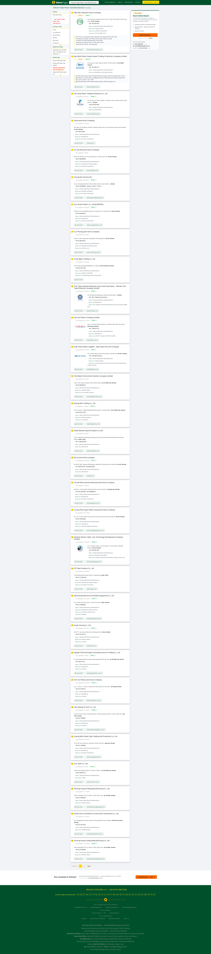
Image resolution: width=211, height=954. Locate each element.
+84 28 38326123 (80, 773)
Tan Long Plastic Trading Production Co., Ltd (90, 93)
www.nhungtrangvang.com (129, 907)
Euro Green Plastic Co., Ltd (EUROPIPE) (88, 204)
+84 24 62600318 (80, 213)
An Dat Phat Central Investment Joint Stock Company (94, 482)
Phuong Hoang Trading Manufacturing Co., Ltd (91, 788)
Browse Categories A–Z (110, 2)
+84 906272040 (80, 131)
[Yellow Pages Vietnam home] (60, 2)
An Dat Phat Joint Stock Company (86, 150)
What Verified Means (114, 918)
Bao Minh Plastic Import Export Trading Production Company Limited (100, 56)
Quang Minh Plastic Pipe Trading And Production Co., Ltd (95, 736)
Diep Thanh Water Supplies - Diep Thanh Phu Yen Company (96, 347)
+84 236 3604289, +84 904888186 (85, 491)
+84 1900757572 (94, 328)
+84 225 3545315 (80, 689)
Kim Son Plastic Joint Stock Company (88, 680)
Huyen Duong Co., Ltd (82, 625)
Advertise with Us (129, 2)
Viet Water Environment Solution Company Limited (93, 376)
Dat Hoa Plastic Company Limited (86, 317)
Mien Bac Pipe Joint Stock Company (87, 12)
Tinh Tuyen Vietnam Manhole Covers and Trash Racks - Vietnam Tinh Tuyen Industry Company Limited (100, 287)
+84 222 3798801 (80, 718)
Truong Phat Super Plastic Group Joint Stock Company (94, 510)
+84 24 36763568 (80, 519)
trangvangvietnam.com (81, 907)
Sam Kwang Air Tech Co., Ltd (85, 707)
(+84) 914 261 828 (98, 944)
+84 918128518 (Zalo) (95, 356)
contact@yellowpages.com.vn (142, 46)
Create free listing (144, 35)
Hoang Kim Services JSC (83, 177)
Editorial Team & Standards (97, 918)
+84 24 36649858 (80, 159)
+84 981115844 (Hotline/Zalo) (98, 297)
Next (88, 866)
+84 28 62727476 (80, 412)
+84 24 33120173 (80, 634)
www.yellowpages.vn (96, 907)
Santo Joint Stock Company (84, 120)
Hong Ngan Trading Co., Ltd (84, 259)
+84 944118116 (80, 661)
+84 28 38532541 (80, 241)
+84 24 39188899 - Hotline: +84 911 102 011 (88, 186)
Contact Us (138, 2)
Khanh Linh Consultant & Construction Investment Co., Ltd (96, 813)
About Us (120, 2)
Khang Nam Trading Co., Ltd (84, 403)
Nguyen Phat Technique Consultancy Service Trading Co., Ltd (97, 652)
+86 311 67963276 (80, 577)
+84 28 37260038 (80, 798)
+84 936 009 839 (94, 23)
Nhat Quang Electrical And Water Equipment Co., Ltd (94, 595)
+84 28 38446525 (80, 385)
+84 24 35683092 (80, 605)
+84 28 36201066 (94, 105)
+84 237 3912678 (80, 825)
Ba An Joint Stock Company (84, 457)
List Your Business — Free (150, 2)
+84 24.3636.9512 (139, 44)
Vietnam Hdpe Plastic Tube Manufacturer (84, 3)
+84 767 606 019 (94, 67)
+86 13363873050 (80, 442)
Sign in (151, 38)
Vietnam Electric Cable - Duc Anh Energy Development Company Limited (98, 538)
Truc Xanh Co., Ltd (81, 763)
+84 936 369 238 (94, 550)
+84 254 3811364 (80, 268)
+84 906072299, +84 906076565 (85, 467)
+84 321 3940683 (80, 745)
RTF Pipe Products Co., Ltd (84, 568)
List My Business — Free (146, 877)
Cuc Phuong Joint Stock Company (86, 232)
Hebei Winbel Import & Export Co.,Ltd (88, 430)
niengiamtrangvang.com (112, 907)
